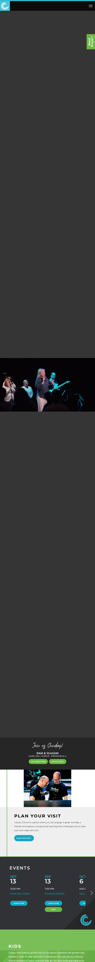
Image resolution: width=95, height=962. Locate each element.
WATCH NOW (58, 762)
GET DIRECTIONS (38, 762)
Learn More (18, 903)
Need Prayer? (91, 41)
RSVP (53, 909)
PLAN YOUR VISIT (24, 838)
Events (20, 868)
